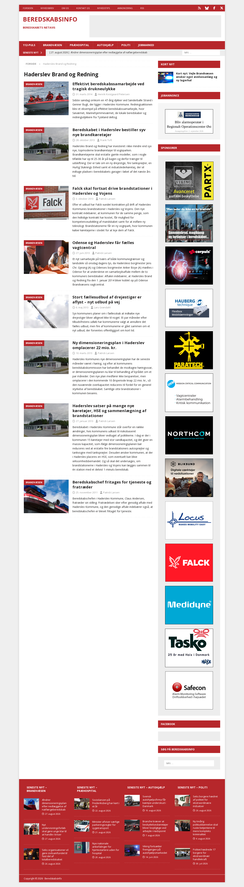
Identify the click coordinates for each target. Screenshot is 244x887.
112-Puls (29, 45)
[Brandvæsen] (46, 98)
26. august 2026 (52, 863)
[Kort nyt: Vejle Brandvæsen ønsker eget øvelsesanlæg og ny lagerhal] (165, 77)
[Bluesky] (206, 8)
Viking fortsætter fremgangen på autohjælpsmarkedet (155, 849)
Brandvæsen (52, 45)
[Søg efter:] (201, 52)
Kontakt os (83, 8)
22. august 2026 (103, 810)
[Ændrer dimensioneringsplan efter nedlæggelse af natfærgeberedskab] (31, 804)
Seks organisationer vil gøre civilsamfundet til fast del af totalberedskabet (55, 854)
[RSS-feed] (199, 8)
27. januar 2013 (84, 421)
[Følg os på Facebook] (214, 8)
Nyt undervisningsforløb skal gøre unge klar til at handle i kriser (54, 829)
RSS (142, 8)
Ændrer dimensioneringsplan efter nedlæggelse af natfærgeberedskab (54, 804)
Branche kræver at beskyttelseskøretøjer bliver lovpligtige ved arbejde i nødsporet (155, 826)
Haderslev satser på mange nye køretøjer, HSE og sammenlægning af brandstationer (109, 410)
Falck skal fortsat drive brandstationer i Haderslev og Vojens (112, 191)
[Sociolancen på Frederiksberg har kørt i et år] (81, 804)
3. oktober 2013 (84, 198)
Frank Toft (106, 140)
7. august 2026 (153, 835)
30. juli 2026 (202, 863)
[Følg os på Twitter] (221, 8)
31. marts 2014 (84, 94)
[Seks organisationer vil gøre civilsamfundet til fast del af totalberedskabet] (31, 854)
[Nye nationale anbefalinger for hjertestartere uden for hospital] (81, 847)
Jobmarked (146, 45)
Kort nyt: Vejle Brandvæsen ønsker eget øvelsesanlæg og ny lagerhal (196, 77)
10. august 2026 (153, 810)
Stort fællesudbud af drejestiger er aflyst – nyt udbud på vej (107, 299)
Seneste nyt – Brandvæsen (37, 789)
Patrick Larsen (107, 198)
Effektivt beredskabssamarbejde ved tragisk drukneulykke (108, 86)
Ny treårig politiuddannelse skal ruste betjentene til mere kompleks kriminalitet (205, 828)
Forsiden (28, 8)
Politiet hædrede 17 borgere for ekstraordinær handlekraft (204, 854)
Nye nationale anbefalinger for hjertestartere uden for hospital (105, 848)
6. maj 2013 (82, 307)
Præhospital (79, 45)
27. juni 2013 (83, 253)
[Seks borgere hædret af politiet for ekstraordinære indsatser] (182, 800)
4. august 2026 (203, 838)
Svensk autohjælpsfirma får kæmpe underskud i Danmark (154, 801)
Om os (65, 8)
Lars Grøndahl (102, 307)
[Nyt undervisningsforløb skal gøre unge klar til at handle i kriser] (31, 829)
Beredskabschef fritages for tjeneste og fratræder (111, 484)
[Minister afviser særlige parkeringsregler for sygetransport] (81, 826)
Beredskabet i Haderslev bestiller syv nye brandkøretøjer (108, 132)
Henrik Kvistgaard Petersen (114, 94)
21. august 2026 (103, 832)
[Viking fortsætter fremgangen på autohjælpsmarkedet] (132, 850)
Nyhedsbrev (47, 8)
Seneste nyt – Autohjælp (146, 787)
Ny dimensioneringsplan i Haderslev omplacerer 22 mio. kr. (108, 345)
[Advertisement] (155, 25)
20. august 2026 (103, 857)
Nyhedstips (103, 8)
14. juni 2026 (152, 857)
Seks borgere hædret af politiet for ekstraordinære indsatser (205, 801)
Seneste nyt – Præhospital (87, 789)
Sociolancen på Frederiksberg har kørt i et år (105, 803)
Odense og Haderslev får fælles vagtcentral (103, 245)
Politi (125, 45)
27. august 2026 (52, 813)
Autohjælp (105, 45)
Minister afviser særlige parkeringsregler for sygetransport (106, 825)
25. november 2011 (87, 492)
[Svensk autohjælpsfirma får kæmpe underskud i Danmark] (132, 800)
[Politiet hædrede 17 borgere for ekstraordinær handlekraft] (182, 853)
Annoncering (125, 8)
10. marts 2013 (84, 353)
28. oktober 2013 (85, 140)
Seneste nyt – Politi (192, 787)
